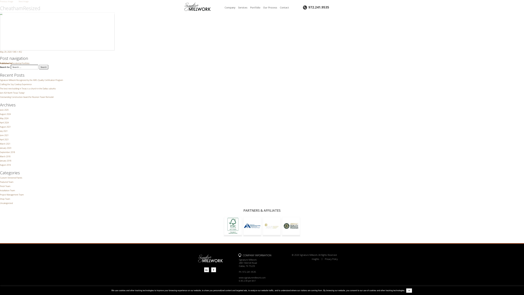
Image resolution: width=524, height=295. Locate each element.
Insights (315, 259)
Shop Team (5, 199)
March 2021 (5, 143)
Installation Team (7, 190)
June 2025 (4, 110)
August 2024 (5, 114)
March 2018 (5, 156)
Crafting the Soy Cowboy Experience (16, 84)
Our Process (270, 7)
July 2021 (4, 131)
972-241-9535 (249, 271)
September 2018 (7, 152)
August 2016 (5, 165)
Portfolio (255, 7)
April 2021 (4, 139)
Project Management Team (12, 194)
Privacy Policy (331, 259)
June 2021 (4, 135)
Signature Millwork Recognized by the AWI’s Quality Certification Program (31, 80)
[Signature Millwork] (203, 7)
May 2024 (4, 118)
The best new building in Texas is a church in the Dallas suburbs (28, 88)
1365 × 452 (17, 52)
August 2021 (5, 127)
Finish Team (5, 186)
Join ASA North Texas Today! (12, 93)
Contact (284, 7)
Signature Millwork (308, 254)
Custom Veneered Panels (11, 177)
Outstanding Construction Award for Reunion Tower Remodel (27, 97)
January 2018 (5, 160)
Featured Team (6, 182)
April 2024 (4, 122)
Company (230, 7)
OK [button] (409, 290)
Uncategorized (6, 203)
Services (242, 7)
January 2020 (5, 148)
